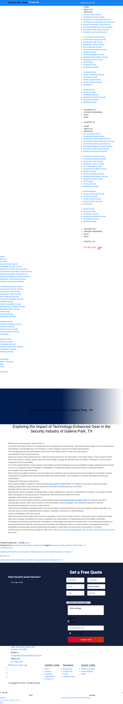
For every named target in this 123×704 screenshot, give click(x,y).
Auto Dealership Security (92, 47)
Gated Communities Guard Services (97, 25)
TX (84, 545)
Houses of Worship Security (93, 75)
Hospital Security (89, 52)
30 (77, 698)
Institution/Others (89, 72)
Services (88, 12)
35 (79, 698)
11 (16, 700)
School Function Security (92, 82)
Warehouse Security (90, 67)
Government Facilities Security (94, 50)
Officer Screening (93, 112)
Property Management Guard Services (98, 27)
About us (88, 9)
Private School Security (92, 80)
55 (89, 698)
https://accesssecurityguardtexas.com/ (71, 530)
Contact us (89, 122)
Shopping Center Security (93, 60)
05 (65, 698)
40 (82, 698)
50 (86, 698)
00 (62, 698)
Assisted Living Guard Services (95, 32)
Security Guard (68, 676)
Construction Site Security (93, 42)
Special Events (88, 90)
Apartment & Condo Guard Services (97, 20)
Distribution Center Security (93, 45)
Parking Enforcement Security (94, 97)
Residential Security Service (94, 17)
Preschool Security (90, 77)
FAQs (86, 117)
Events (65, 674)
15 (70, 698)
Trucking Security (89, 65)
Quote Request (87, 671)
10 (14, 700)
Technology (90, 110)
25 (74, 698)
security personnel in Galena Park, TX (57, 484)
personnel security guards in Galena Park (28, 545)
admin (27, 543)
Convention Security (90, 95)
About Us (48, 671)
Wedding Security (90, 102)
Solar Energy (88, 62)
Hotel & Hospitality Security (93, 55)
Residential (67, 669)
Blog (86, 115)
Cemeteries (87, 85)
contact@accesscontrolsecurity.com (26, 655)
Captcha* (72, 618)
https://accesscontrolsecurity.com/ (102, 530)
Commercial (67, 671)
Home (86, 7)
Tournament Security (91, 100)
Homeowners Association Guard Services (99, 22)
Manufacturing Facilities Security (95, 57)
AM (1, 698)
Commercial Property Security (94, 40)
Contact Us (49, 679)
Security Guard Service (92, 15)
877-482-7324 (34, 2)
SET (1, 703)
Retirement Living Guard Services (96, 30)
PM (4, 698)
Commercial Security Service (94, 37)
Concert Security (89, 92)
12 (19, 700)
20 (72, 698)
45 (84, 698)
